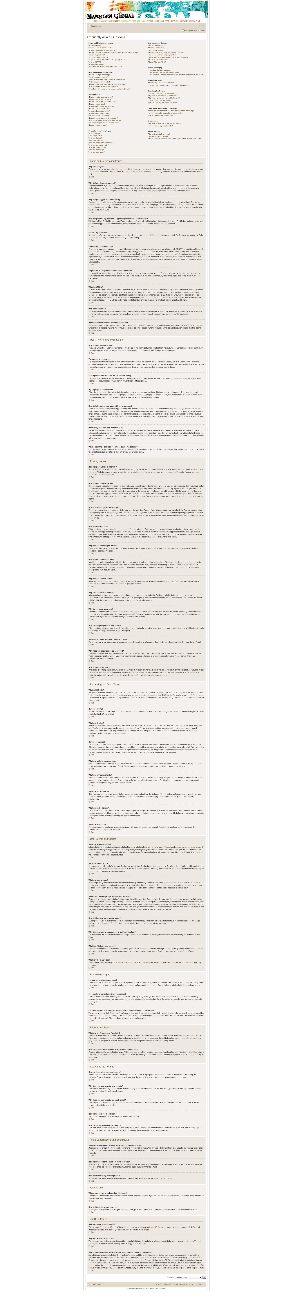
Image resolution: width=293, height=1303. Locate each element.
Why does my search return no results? (162, 96)
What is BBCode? (95, 133)
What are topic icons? (97, 152)
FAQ (186, 30)
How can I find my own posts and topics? (163, 103)
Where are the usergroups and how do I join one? (166, 52)
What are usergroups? (156, 50)
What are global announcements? (101, 143)
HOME (95, 21)
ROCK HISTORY (114, 21)
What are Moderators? (156, 48)
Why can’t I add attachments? (99, 113)
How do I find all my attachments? (160, 126)
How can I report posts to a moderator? (103, 118)
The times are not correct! (98, 77)
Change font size (201, 25)
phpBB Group (157, 1227)
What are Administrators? (157, 45)
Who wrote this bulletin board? (159, 134)
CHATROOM (184, 21)
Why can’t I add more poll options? (101, 106)
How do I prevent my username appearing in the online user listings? (114, 52)
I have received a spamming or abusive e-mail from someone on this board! (175, 75)
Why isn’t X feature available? (158, 136)
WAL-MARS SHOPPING (169, 21)
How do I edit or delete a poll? (99, 109)
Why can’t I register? (96, 64)
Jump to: (171, 1277)
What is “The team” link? (157, 62)
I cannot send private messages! (160, 70)
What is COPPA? (95, 62)
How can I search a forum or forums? (161, 93)
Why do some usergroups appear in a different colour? (168, 57)
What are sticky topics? (97, 147)
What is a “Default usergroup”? (159, 59)
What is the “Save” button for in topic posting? (105, 120)
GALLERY (103, 21)
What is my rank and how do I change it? (104, 86)
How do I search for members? (159, 100)
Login (202, 30)
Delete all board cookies (172, 1284)
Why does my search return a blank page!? (164, 98)
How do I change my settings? (100, 75)
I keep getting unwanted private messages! (163, 72)
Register (194, 30)
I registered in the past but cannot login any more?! (107, 59)
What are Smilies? (95, 138)
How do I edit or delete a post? (100, 99)
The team (157, 1284)
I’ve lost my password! (97, 55)
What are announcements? (99, 145)
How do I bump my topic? (98, 125)
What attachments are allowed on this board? (164, 123)
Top (92, 177)
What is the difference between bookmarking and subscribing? (171, 111)
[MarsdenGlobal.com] (88, 1)
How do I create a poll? (97, 104)
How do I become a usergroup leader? (162, 55)
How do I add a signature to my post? (102, 101)
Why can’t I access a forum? (99, 111)
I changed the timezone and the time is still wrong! (107, 79)
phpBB (138, 1288)
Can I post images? (96, 140)
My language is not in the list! (99, 82)
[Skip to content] (146, 9)
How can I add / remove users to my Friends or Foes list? (169, 85)
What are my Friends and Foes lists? (161, 83)
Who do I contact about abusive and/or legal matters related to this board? (175, 138)
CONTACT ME (195, 21)
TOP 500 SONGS (153, 21)
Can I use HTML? (95, 136)
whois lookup (147, 1258)
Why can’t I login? (95, 45)
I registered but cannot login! (99, 57)
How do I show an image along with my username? (107, 84)
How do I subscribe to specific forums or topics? (165, 113)
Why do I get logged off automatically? (102, 50)
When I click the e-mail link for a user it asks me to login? (109, 89)
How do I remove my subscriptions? (161, 115)
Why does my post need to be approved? (104, 123)
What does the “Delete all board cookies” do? (105, 67)
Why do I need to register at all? (100, 48)
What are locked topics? (97, 150)
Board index (96, 26)
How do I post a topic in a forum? (101, 97)
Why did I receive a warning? (99, 116)
